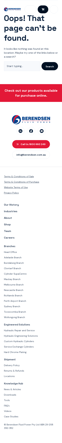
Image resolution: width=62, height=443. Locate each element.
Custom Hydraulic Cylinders (19, 341)
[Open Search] (30, 9)
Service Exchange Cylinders (19, 346)
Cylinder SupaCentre (15, 273)
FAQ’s (7, 405)
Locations (9, 376)
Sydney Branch (12, 306)
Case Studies (11, 416)
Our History (11, 204)
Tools (7, 400)
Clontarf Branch (12, 268)
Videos (7, 411)
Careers (9, 237)
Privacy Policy (11, 192)
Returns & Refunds (14, 370)
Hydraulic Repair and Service (19, 330)
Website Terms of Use (16, 187)
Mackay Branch (12, 279)
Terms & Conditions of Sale (19, 176)
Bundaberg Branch (14, 262)
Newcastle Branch (13, 290)
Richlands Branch (13, 295)
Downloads (10, 394)
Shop (7, 224)
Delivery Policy (12, 365)
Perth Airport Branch (15, 300)
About (8, 218)
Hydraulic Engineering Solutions (21, 335)
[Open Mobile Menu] (54, 9)
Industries (10, 211)
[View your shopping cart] (43, 9)
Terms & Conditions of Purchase (21, 181)
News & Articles (12, 389)
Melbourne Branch (14, 284)
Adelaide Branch (12, 257)
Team (7, 231)
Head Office (10, 252)
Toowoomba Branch (15, 311)
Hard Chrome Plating (15, 352)
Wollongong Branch (14, 317)
